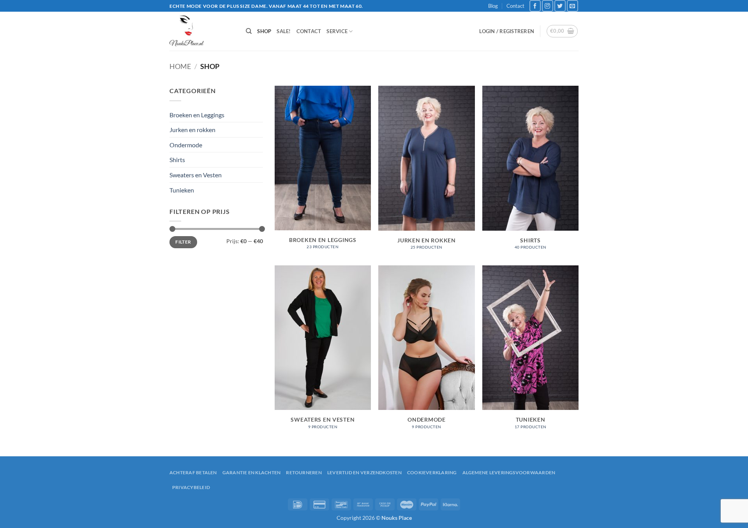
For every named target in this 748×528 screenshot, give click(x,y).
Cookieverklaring (432, 472)
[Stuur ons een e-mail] (572, 5)
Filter (183, 242)
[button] (506, 31)
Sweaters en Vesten (195, 174)
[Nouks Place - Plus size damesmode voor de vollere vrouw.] (201, 31)
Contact (515, 6)
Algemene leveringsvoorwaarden (509, 472)
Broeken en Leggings (196, 114)
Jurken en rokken (192, 129)
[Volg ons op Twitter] (560, 5)
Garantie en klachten (251, 472)
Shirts (177, 159)
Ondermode (185, 144)
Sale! (284, 31)
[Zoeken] (249, 31)
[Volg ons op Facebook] (535, 5)
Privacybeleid (191, 487)
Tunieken (181, 190)
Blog (493, 6)
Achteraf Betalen (193, 472)
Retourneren (304, 472)
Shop (264, 31)
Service (337, 31)
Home (180, 66)
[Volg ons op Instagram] (547, 5)
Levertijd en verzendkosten (364, 472)
